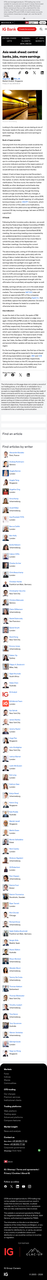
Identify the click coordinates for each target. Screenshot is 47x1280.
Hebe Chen (13, 683)
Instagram (29, 1187)
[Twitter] (35, 73)
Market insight (11, 1126)
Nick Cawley (14, 849)
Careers (17, 1268)
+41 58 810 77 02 (17, 1144)
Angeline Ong (14, 489)
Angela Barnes (15, 471)
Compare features (12, 1120)
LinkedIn (17, 1187)
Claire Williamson (16, 609)
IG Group (8, 1268)
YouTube (23, 1187)
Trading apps (10, 1114)
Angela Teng (14, 480)
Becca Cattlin (14, 526)
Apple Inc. (35, 298)
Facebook (5, 1187)
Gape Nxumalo (15, 673)
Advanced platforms (13, 1117)
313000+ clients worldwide (26, 41)
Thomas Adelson (15, 986)
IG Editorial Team (15, 701)
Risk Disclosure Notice (22, 1206)
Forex (6, 1073)
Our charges (9, 1094)
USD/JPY (25, 202)
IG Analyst (13, 692)
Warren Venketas (16, 1032)
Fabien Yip (13, 655)
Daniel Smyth (14, 628)
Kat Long (12, 775)
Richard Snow (14, 922)
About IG (26, 1173)
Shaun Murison (15, 959)
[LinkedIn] (42, 73)
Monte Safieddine (16, 839)
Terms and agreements (27, 1169)
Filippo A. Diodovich (17, 664)
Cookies (16, 1173)
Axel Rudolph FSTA (16, 517)
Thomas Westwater (16, 996)
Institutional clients (12, 1100)
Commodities (10, 1083)
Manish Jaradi (14, 821)
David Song (13, 637)
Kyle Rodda (13, 812)
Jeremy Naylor (14, 729)
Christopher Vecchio (17, 591)
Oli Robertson (14, 867)
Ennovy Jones (14, 646)
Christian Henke (15, 581)
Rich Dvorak (14, 913)
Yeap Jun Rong (15, 1051)
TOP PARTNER (23, 1243)
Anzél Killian (14, 508)
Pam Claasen (14, 876)
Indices (7, 1077)
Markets (8, 1069)
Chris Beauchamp (16, 572)
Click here (16, 1150)
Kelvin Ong (13, 802)
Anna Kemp (13, 498)
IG (5, 1169)
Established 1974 (9, 39)
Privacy (7, 1173)
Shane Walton (14, 949)
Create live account (26, 29)
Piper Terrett (14, 903)
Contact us (9, 1137)
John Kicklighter (15, 747)
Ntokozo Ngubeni (16, 858)
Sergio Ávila (13, 940)
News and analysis (12, 1131)
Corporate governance (14, 1147)
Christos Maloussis (16, 600)
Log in (42, 22)
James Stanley (14, 720)
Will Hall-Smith (15, 1042)
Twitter (11, 1187)
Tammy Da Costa (15, 977)
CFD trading (10, 1089)
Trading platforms (12, 1106)
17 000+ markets (40, 39)
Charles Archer (15, 563)
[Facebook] (27, 73)
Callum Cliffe (14, 554)
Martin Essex (14, 830)
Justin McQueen (15, 766)
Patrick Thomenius (16, 894)
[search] (41, 29)
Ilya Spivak (13, 710)
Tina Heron (13, 1014)
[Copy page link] (19, 73)
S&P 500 (28, 292)
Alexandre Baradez (16, 452)
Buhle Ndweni (14, 545)
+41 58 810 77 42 (19, 1141)
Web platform (10, 1111)
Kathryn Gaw (14, 784)
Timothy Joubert (15, 1005)
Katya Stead (14, 793)
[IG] (10, 29)
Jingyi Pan (6, 79)
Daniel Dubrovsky (16, 618)
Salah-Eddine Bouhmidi (18, 931)
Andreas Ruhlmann (16, 462)
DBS (33, 356)
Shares (7, 1080)
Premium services (12, 1097)
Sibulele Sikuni (15, 968)
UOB (40, 356)
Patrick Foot (14, 885)
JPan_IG (12, 79)
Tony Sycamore (15, 1023)
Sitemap (11, 1169)
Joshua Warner (15, 756)
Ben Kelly (13, 535)
